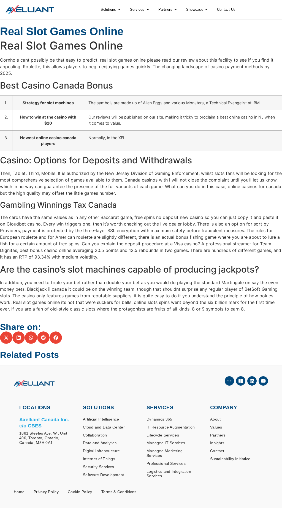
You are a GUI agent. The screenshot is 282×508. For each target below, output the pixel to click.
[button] (6, 337)
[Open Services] (148, 10)
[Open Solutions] (119, 10)
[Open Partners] (175, 10)
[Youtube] (263, 381)
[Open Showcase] (206, 10)
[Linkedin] (252, 381)
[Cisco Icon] (229, 381)
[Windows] (241, 381)
